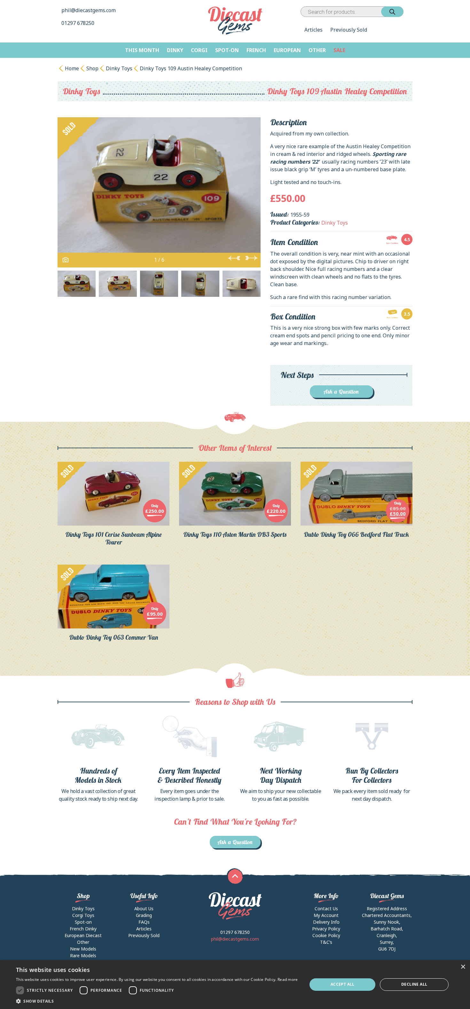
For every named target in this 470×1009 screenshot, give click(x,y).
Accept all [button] (343, 984)
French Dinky (83, 929)
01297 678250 (78, 23)
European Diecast (83, 935)
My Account (326, 915)
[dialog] (235, 984)
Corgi (199, 50)
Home (72, 68)
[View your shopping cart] (409, 11)
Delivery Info (326, 922)
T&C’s (326, 942)
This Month (142, 50)
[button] (157, 1001)
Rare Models (83, 955)
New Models (83, 949)
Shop (92, 68)
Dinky (175, 50)
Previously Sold (348, 29)
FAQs (144, 922)
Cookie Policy (326, 935)
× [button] (462, 967)
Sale (339, 50)
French (256, 50)
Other (317, 50)
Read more (288, 979)
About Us (143, 908)
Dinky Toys (119, 68)
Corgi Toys (83, 915)
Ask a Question (341, 391)
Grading (144, 915)
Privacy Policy (326, 929)
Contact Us (326, 908)
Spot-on (227, 50)
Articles (313, 29)
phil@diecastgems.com (88, 10)
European (287, 50)
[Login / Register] (404, 11)
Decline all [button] (414, 984)
